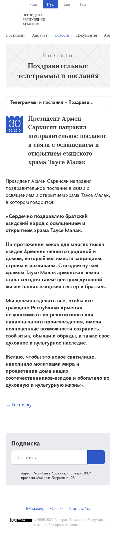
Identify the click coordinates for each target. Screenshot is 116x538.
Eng (67, 4)
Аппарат (40, 35)
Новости (62, 35)
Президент (15, 35)
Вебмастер (35, 508)
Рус (50, 4)
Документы (86, 35)
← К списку (19, 404)
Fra (83, 4)
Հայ (33, 4)
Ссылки (57, 508)
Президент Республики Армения (34, 19)
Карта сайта (79, 508)
